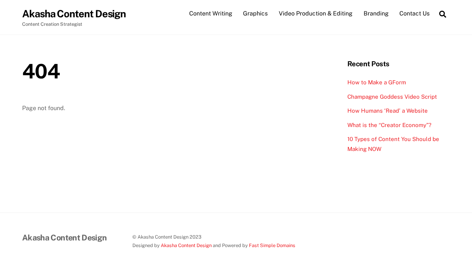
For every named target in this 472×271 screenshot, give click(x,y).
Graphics (255, 13)
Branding (376, 13)
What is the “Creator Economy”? (389, 125)
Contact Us (414, 13)
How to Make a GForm (376, 82)
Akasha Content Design (186, 245)
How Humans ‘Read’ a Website (387, 111)
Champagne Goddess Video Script (392, 97)
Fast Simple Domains (272, 245)
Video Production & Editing (316, 13)
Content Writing (210, 13)
